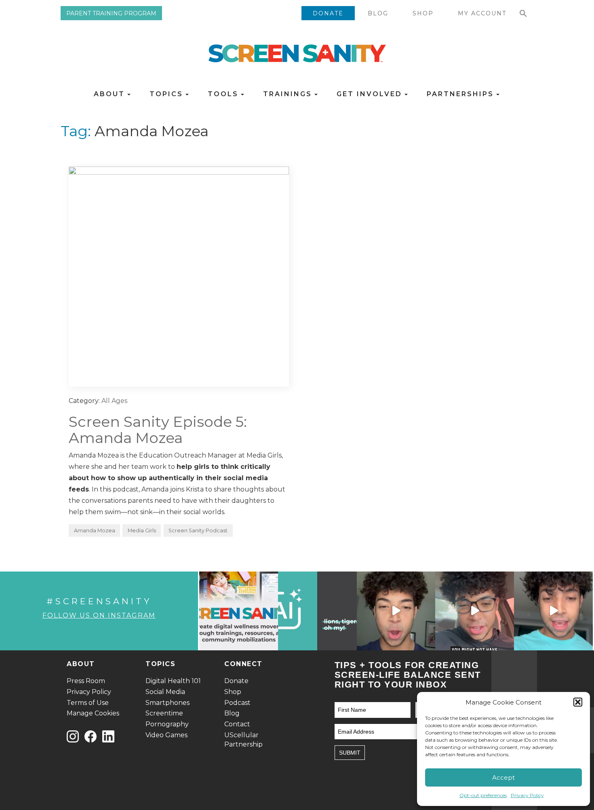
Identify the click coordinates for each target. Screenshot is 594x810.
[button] (578, 702)
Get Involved (371, 94)
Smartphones (167, 703)
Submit (349, 752)
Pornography (167, 724)
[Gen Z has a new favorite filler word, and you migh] (474, 611)
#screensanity (99, 601)
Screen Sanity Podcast (198, 530)
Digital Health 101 (173, 681)
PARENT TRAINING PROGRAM (111, 13)
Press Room (86, 681)
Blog (378, 13)
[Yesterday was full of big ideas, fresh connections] (238, 611)
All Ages (114, 401)
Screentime (164, 713)
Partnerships (462, 94)
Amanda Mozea (94, 530)
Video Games (166, 735)
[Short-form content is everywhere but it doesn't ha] (553, 611)
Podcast (237, 703)
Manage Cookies (93, 713)
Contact (237, 724)
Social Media (165, 692)
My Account (482, 13)
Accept (503, 777)
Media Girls (142, 530)
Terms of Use (88, 703)
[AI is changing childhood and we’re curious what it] (317, 611)
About (111, 94)
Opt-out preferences (483, 795)
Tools (224, 94)
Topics (168, 94)
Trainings (289, 94)
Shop (423, 13)
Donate (328, 13)
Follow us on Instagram (99, 615)
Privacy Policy (527, 795)
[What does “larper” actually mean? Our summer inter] (396, 611)
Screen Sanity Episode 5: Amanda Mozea (158, 430)
